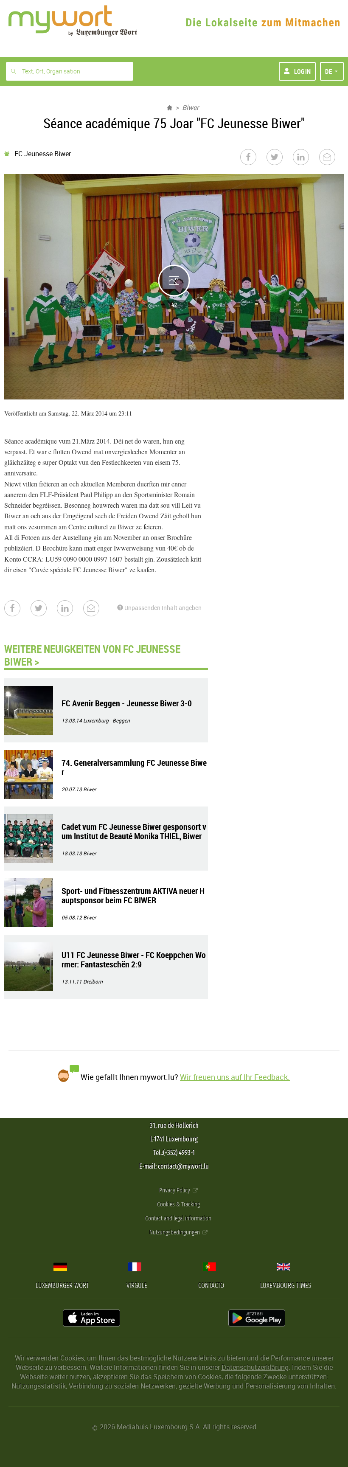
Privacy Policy (175, 1190)
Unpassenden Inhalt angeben (162, 608)
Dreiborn (93, 981)
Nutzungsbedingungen (175, 1232)
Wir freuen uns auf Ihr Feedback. (235, 1077)
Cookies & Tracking (178, 1204)
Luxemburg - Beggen (106, 720)
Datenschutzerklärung (255, 1367)
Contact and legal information (178, 1218)
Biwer (190, 107)
